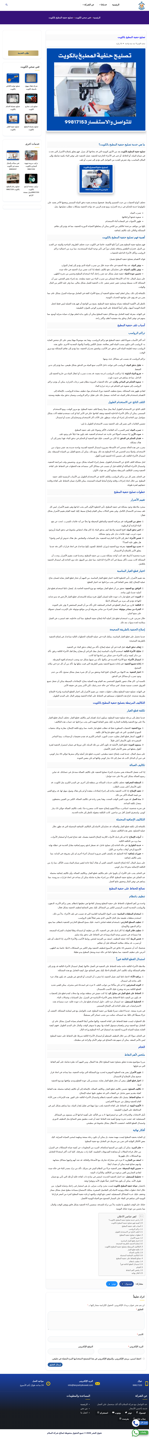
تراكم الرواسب (134, 1229)
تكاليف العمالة (134, 1252)
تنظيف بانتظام (134, 1261)
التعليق (139, 1309)
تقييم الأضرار (135, 1238)
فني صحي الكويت (83, 17)
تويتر (111, 1284)
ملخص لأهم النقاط (133, 1270)
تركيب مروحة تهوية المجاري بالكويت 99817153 (31, 166)
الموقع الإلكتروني (85, 1346)
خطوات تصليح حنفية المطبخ (130, 1235)
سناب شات (140, 1419)
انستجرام (103, 1413)
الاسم (140, 1334)
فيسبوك (125, 1284)
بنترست (125, 1419)
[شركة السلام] (141, 5)
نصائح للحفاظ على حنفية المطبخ (128, 1258)
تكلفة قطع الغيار (134, 1250)
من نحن (84, 1408)
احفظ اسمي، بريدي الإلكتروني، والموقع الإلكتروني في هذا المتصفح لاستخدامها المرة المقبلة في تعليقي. (96, 1359)
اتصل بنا (84, 1412)
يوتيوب (117, 1413)
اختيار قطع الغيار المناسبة (130, 1241)
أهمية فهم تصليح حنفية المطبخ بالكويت (125, 1223)
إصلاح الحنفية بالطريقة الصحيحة (128, 1244)
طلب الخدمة (23, 53)
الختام (138, 1267)
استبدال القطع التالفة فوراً (130, 1264)
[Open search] (6, 5)
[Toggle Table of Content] (140, 1216)
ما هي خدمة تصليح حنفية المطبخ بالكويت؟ (124, 1220)
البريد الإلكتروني (135, 1346)
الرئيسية (115, 4)
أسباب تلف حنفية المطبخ (131, 1226)
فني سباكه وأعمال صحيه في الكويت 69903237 (13, 166)
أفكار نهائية (136, 1273)
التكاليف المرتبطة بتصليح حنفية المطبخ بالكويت (123, 1247)
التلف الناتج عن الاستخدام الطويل (127, 1232)
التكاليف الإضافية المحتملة (130, 1255)
